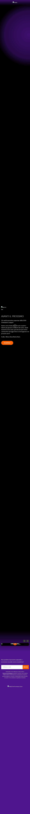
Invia (26, 667)
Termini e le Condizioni (8, 673)
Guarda (7, 343)
